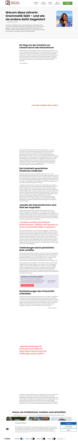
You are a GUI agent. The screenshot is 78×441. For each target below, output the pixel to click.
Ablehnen (68, 430)
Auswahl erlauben (68, 426)
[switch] (33, 439)
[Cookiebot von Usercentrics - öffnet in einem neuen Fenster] (7, 439)
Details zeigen (60, 438)
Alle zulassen (68, 423)
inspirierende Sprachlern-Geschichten (28, 415)
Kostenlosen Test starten (27, 285)
